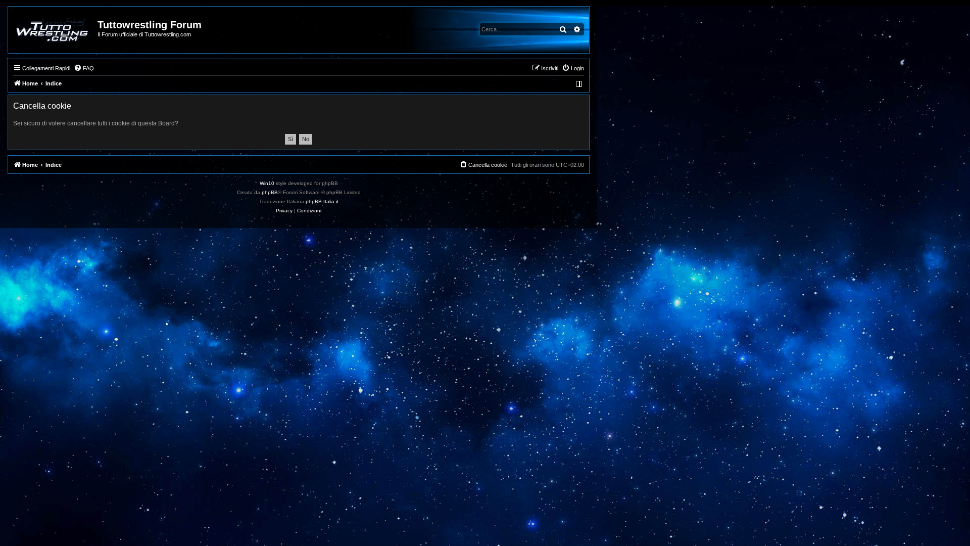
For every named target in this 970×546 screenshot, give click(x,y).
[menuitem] (84, 68)
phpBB (270, 192)
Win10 (267, 183)
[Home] (53, 30)
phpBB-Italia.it (322, 201)
